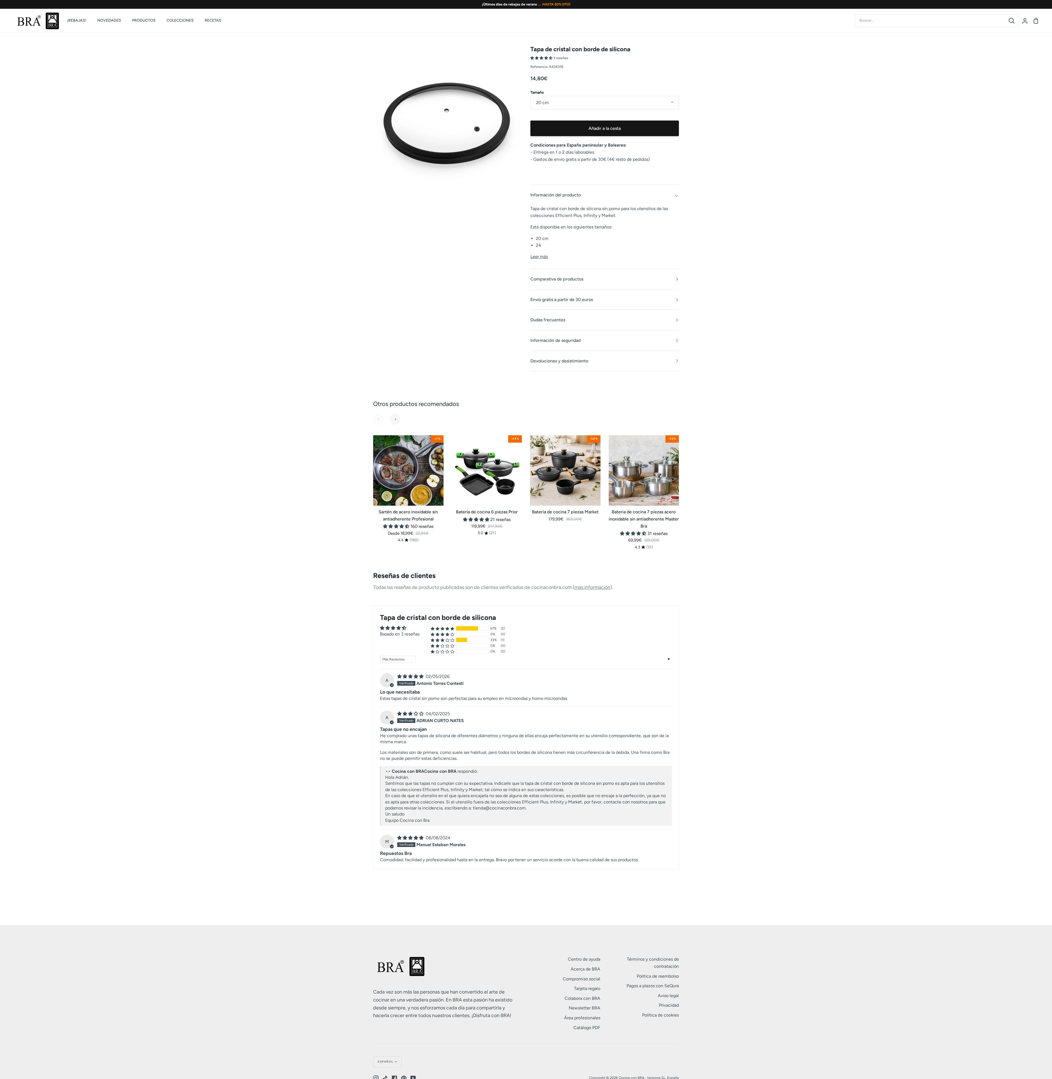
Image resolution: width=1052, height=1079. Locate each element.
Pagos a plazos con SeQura (653, 985)
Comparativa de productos (556, 279)
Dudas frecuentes (547, 319)
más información (592, 587)
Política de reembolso (658, 976)
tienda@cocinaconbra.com (499, 808)
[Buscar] (1011, 21)
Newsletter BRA (584, 1008)
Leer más (539, 256)
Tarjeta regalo (587, 988)
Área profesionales (582, 1017)
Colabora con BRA (582, 998)
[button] (541, 58)
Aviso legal (668, 995)
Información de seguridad (555, 340)
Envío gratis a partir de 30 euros (561, 299)
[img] (411, 676)
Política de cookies (660, 1015)
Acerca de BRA (585, 969)
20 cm (542, 102)
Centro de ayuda (584, 959)
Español (385, 1061)
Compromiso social (581, 978)
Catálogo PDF (586, 1027)
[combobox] (929, 20)
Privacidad (669, 1005)
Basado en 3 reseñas (399, 634)
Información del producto (555, 195)
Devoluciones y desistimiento (559, 361)
